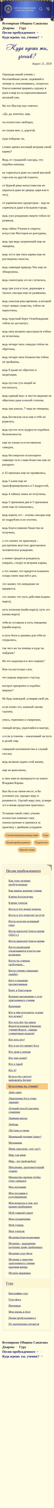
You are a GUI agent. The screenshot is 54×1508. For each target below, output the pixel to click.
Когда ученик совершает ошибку (23, 972)
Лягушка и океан (19, 1130)
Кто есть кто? (17, 1039)
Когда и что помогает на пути (27, 915)
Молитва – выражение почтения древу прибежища (25, 1245)
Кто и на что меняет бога (24, 1045)
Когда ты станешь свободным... (19, 962)
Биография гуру (18, 1293)
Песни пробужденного (23, 871)
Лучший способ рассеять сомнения (24, 1110)
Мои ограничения (19, 1219)
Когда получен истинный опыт (24, 923)
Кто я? (12, 1070)
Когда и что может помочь (25, 909)
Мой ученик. (16, 1225)
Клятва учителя (18, 902)
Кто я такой (15, 1064)
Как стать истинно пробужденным (20, 882)
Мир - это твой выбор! (22, 1161)
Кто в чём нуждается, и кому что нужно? (26, 1014)
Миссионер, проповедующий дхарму (26, 1169)
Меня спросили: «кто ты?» (25, 1148)
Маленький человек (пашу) (25, 1136)
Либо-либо (15, 1092)
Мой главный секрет (21, 1212)
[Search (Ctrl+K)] (41, 9)
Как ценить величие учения (25, 890)
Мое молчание (17, 1187)
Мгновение (15, 1142)
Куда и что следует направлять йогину (20, 1078)
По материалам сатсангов (24, 1324)
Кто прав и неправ (20, 1051)
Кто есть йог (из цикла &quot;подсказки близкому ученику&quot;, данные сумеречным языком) (25, 1028)
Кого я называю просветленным (18, 982)
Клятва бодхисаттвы (21, 896)
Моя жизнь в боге (19, 1311)
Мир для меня (17, 1155)
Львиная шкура (18, 1118)
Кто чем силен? (18, 1058)
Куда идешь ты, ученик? (23, 1086)
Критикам (15, 1006)
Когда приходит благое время (26, 941)
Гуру (10, 1283)
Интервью (15, 1305)
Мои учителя (16, 1231)
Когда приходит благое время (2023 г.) (26, 932)
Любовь (13, 1124)
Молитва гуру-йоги (20, 1253)
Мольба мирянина (20, 1273)
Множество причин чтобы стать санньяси (25, 1179)
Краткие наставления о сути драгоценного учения (25, 998)
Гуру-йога (15, 1299)
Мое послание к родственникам (18, 1195)
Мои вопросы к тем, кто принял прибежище (23, 1204)
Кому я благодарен (20, 990)
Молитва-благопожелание (24, 1237)
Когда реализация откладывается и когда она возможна (24, 950)
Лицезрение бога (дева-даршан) (23, 1100)
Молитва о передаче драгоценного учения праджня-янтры (22, 1263)
